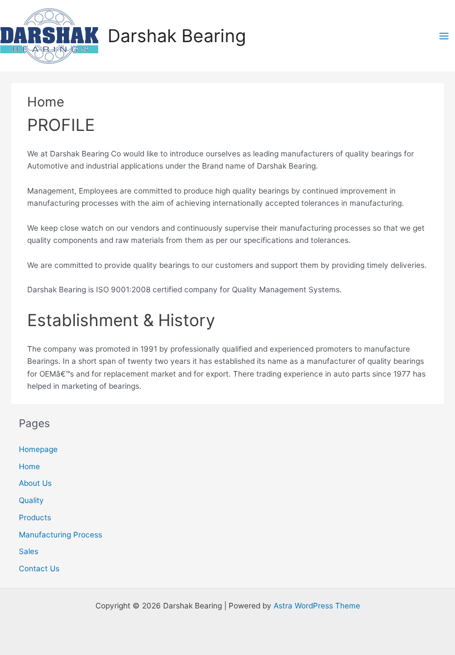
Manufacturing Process (60, 534)
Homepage (38, 449)
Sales (28, 551)
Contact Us (39, 568)
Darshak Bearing (177, 36)
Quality (31, 500)
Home (29, 466)
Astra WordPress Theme (317, 605)
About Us (35, 483)
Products (35, 517)
